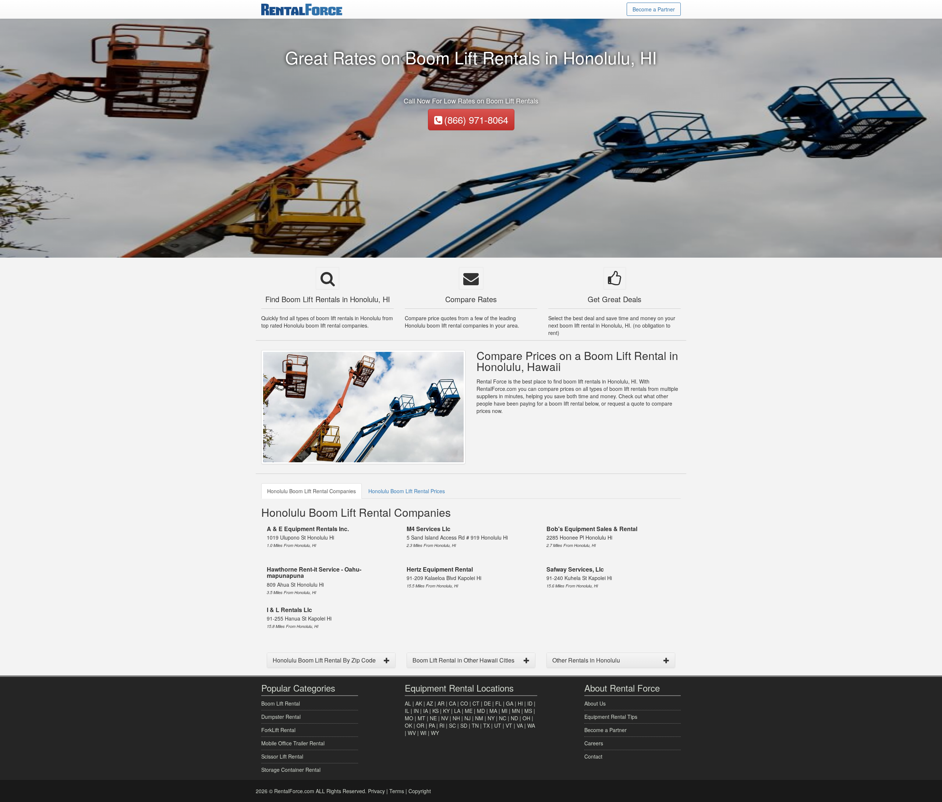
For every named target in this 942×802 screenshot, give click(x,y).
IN (416, 710)
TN (475, 725)
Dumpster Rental (281, 716)
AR (441, 703)
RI (442, 725)
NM (479, 718)
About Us (595, 703)
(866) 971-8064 (476, 119)
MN (516, 710)
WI (423, 732)
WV (412, 732)
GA (509, 703)
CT (475, 703)
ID (529, 703)
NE (433, 718)
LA (457, 710)
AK (418, 703)
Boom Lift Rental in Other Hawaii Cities (463, 660)
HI (520, 703)
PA (432, 725)
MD (481, 710)
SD (463, 725)
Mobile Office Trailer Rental (293, 743)
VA (520, 725)
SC (452, 725)
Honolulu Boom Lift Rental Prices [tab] (406, 491)
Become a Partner (654, 9)
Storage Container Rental (291, 769)
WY (435, 732)
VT (509, 725)
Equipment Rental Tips (610, 716)
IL (407, 710)
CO (464, 703)
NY (491, 718)
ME (468, 710)
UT (497, 725)
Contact (593, 756)
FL (498, 703)
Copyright (419, 791)
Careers (593, 743)
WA (531, 725)
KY (446, 710)
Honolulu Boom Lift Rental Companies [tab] (311, 491)
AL (408, 703)
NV (444, 718)
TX (486, 725)
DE (487, 703)
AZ (429, 703)
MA (493, 710)
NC (502, 718)
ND (514, 718)
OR (420, 725)
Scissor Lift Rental (282, 756)
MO (409, 718)
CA (452, 703)
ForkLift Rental (278, 730)
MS (528, 710)
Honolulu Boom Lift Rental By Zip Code (324, 660)
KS (435, 710)
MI (504, 710)
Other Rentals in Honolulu (586, 660)
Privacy (376, 791)
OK (408, 725)
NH (456, 718)
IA (425, 710)
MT (421, 718)
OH (526, 718)
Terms (396, 791)
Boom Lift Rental (280, 703)
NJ (467, 718)
